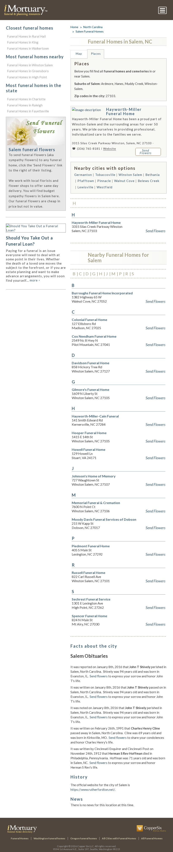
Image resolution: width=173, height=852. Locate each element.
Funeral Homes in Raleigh (25, 105)
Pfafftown (85, 181)
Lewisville (85, 187)
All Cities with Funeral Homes (119, 838)
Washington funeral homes (49, 838)
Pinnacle (104, 181)
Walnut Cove (124, 181)
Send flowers (99, 676)
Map (79, 53)
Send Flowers (155, 231)
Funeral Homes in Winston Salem (30, 65)
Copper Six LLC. (85, 846)
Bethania (152, 175)
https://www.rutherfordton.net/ (92, 789)
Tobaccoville (105, 175)
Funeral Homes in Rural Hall (26, 36)
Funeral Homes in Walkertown (28, 48)
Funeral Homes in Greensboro (28, 71)
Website (109, 148)
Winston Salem (130, 175)
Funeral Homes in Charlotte (26, 99)
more (35, 280)
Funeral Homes (19, 838)
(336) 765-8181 (88, 148)
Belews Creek (148, 181)
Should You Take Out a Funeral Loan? (29, 240)
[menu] (162, 10)
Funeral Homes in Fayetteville (28, 111)
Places (96, 53)
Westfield (104, 187)
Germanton (83, 175)
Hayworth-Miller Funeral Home (124, 111)
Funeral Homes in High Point (27, 77)
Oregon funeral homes (83, 838)
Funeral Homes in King (22, 42)
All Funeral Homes (151, 838)
